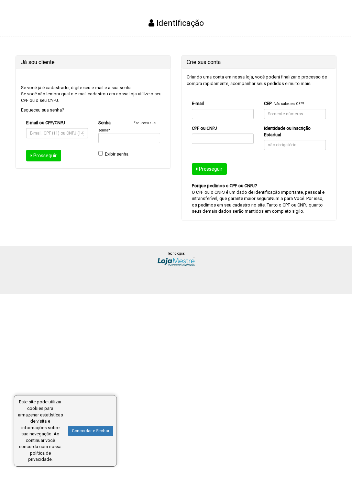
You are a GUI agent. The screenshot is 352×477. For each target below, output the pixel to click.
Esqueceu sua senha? (42, 110)
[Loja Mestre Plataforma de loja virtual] (176, 260)
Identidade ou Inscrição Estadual (287, 131)
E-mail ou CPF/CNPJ (45, 122)
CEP (268, 103)
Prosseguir (44, 155)
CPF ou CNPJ (204, 128)
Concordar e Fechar (90, 430)
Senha (104, 122)
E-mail (198, 103)
